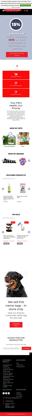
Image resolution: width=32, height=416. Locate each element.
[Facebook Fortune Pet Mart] (4, 393)
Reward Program (7, 374)
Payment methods (8, 369)
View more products (9, 178)
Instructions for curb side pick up (8, 377)
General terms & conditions (7, 365)
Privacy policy (6, 368)
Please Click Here (16, 60)
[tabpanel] (16, 37)
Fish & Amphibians (9, 146)
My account (21, 390)
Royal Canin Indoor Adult (22, 197)
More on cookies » (16, 7)
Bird (22, 146)
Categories (20, 360)
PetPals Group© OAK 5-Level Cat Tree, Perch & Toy (22, 237)
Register (18, 392)
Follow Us (7, 390)
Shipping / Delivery (8, 379)
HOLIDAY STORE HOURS (7, 386)
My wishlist (19, 396)
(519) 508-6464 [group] (9, 401)
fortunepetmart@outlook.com (13, 398)
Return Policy (6, 371)
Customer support (8, 373)
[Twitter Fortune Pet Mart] (6, 393)
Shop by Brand (20, 366)
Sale (17, 363)
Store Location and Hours (8, 383)
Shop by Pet (19, 365)
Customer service (7, 361)
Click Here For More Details (17, 54)
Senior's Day (6, 381)
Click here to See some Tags (16, 325)
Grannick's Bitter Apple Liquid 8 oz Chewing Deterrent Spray (8, 198)
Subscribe (26, 348)
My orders (19, 394)
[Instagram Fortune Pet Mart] (9, 393)
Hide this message (25, 5)
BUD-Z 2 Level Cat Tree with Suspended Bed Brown (9, 237)
